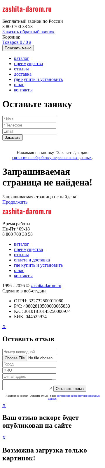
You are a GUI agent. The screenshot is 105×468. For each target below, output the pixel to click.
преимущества (28, 63)
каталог (21, 58)
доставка (23, 74)
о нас (19, 84)
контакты (23, 89)
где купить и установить (38, 79)
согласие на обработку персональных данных (52, 157)
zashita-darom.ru (46, 285)
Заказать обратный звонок (28, 31)
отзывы (21, 68)
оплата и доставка (32, 259)
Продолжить (14, 202)
